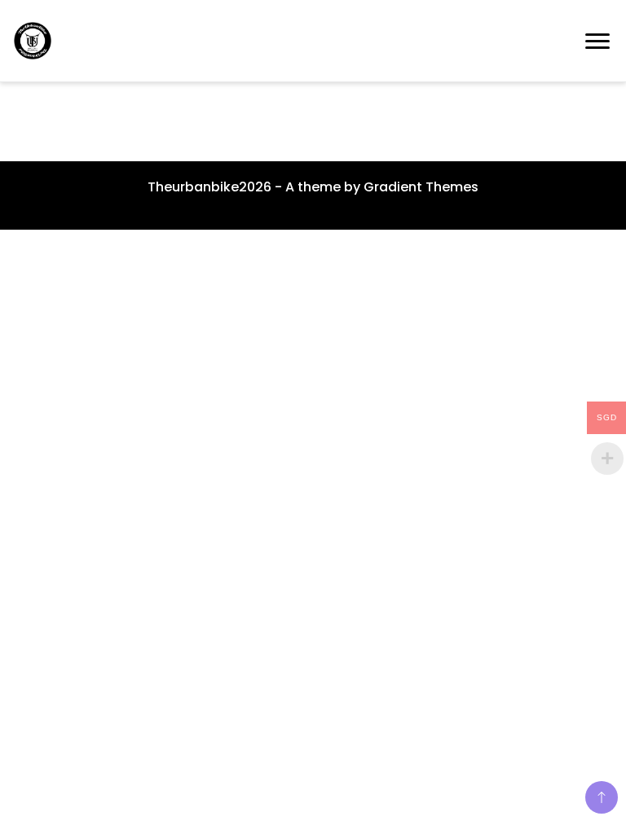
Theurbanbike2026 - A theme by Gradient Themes (313, 187)
